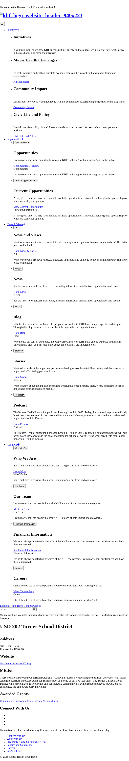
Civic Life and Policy (24, 136)
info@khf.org (14, 751)
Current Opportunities (25, 180)
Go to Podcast (20, 424)
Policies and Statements (19, 744)
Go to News (19, 291)
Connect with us (32, 605)
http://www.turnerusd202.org (15, 663)
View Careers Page (23, 591)
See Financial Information (27, 550)
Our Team (19, 486)
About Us (12, 444)
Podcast (19, 395)
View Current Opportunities (28, 206)
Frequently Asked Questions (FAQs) (26, 741)
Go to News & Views (24, 250)
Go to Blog (19, 332)
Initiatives (12, 29)
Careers (18, 568)
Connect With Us (16, 735)
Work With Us (14, 738)
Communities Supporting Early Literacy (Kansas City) (29, 701)
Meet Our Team (21, 509)
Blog (17, 306)
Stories (18, 350)
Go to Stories (20, 377)
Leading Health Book (11, 605)
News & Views (15, 224)
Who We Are (21, 448)
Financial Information (25, 524)
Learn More (19, 471)
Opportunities (14, 139)
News (17, 268)
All (16, 227)
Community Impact (23, 107)
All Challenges (21, 81)
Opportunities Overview (26, 165)
